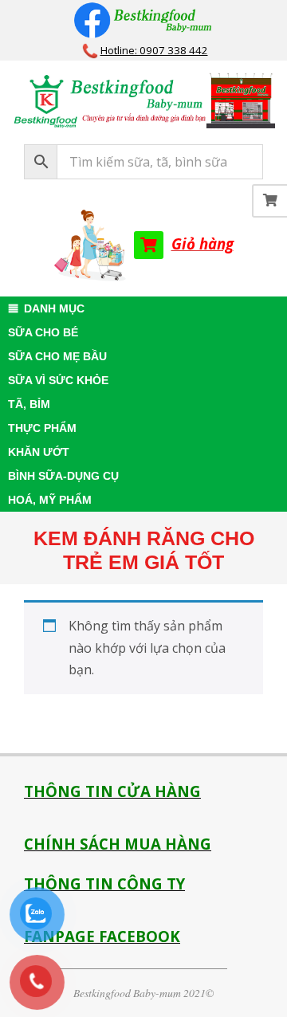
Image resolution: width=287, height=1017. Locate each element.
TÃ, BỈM (29, 404)
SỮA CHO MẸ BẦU (57, 356)
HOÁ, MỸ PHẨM (50, 499)
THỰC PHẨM (42, 428)
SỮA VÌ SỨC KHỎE (58, 380)
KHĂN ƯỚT (38, 452)
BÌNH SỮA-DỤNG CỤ (63, 475)
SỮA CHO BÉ (43, 332)
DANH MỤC (54, 308)
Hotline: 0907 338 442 (154, 50)
